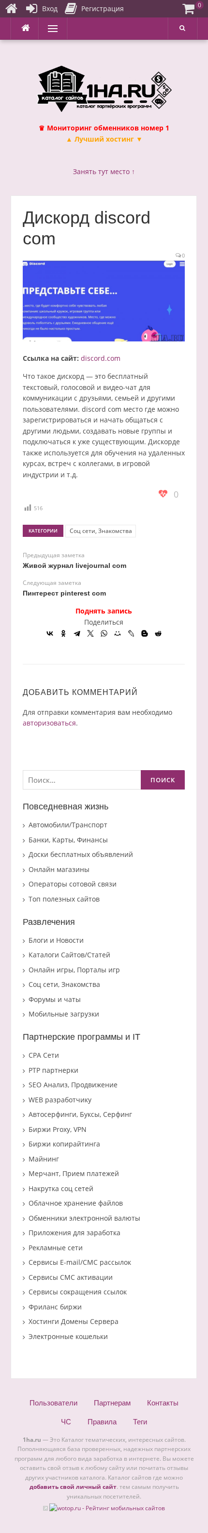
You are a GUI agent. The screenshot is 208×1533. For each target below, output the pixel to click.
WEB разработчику (60, 1099)
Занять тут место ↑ (104, 171)
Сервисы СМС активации (71, 1277)
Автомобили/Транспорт (68, 824)
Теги (140, 1422)
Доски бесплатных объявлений (81, 854)
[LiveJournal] (131, 633)
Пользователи (53, 1403)
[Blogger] (144, 633)
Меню (49, 28)
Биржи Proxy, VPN (58, 1129)
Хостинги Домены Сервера (74, 1321)
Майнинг (44, 1158)
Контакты (162, 1403)
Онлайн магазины (59, 869)
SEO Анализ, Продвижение (73, 1084)
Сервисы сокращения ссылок (78, 1291)
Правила (102, 1422)
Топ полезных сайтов (64, 899)
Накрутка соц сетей (61, 1188)
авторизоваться (49, 722)
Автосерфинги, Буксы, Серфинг (80, 1114)
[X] (90, 633)
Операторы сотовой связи (73, 883)
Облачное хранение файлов (76, 1203)
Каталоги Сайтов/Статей (69, 954)
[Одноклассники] (63, 633)
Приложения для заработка (74, 1232)
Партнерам (112, 1403)
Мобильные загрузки (64, 1013)
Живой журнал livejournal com (74, 565)
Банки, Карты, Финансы (68, 839)
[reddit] (158, 633)
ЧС (66, 1422)
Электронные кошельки (68, 1336)
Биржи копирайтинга (64, 1143)
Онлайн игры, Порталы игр (74, 969)
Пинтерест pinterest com (64, 593)
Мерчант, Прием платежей (74, 1173)
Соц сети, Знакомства (101, 531)
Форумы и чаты (55, 999)
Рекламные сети (56, 1247)
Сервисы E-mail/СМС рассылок (80, 1262)
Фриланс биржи (55, 1306)
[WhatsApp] (104, 633)
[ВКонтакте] (50, 633)
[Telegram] (77, 633)
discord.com (100, 358)
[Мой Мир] (117, 633)
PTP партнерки (53, 1070)
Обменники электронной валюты (84, 1218)
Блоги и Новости (56, 940)
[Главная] (11, 8)
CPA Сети (44, 1055)
